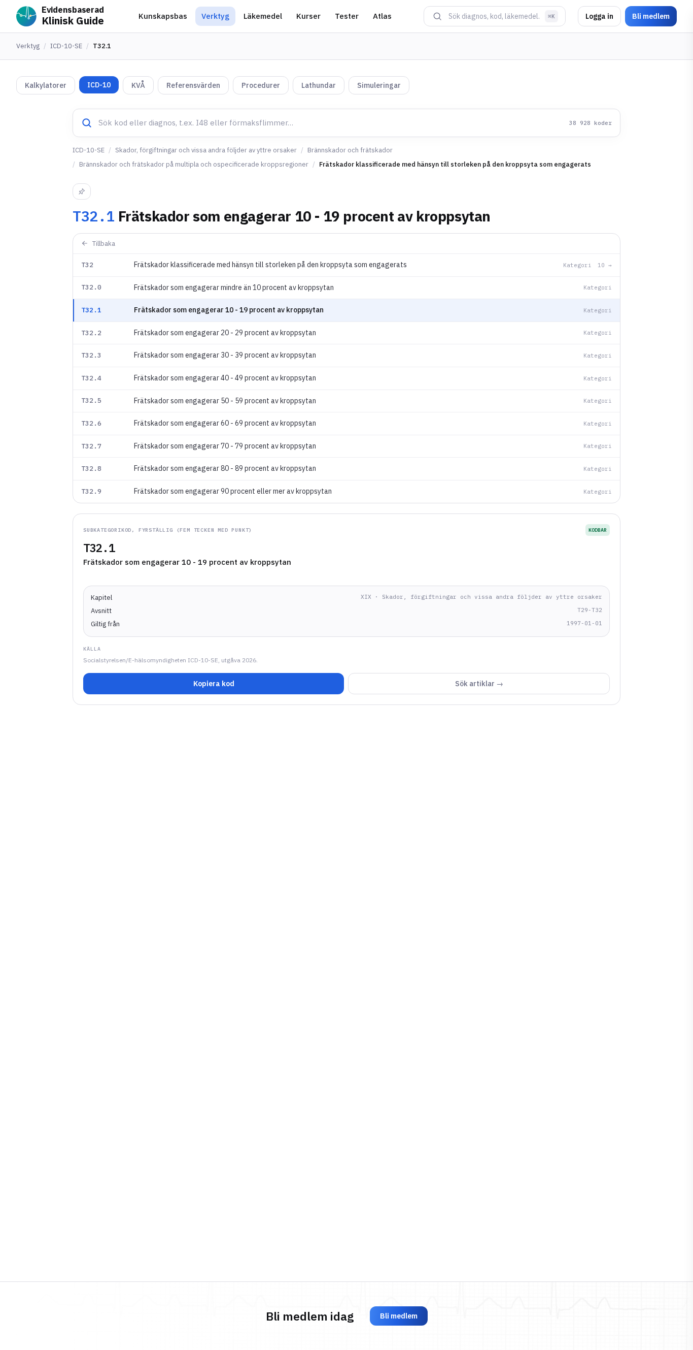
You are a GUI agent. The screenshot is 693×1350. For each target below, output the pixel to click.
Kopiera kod (213, 683)
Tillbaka (103, 243)
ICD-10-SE (66, 46)
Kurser (308, 16)
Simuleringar (379, 85)
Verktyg (215, 16)
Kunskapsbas (162, 16)
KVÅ (138, 85)
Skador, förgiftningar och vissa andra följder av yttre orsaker (206, 150)
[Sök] (437, 16)
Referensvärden (193, 85)
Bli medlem (651, 16)
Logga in (599, 16)
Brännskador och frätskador (350, 150)
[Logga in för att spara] (82, 191)
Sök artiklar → (479, 683)
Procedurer (260, 85)
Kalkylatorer (45, 85)
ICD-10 (99, 84)
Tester (347, 16)
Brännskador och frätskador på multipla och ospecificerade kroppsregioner (193, 164)
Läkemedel (263, 16)
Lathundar (318, 85)
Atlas (382, 16)
